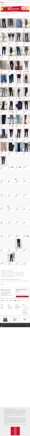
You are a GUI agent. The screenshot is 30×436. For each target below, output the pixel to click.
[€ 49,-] (26, 257)
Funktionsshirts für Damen (10, 275)
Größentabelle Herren (17, 306)
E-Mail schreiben (25, 306)
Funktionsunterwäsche (16, 275)
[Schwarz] (8, 59)
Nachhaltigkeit (2, 308)
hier (24, 413)
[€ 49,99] (3, 257)
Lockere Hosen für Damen (9, 272)
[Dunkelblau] (1, 45)
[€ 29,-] (18, 51)
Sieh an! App (2, 307)
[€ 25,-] (26, 161)
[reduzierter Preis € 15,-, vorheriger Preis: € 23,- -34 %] (18, 65)
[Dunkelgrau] (15, 45)
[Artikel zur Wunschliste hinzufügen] (6, 19)
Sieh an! (2, 304)
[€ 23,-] (3, 23)
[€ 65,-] (18, 230)
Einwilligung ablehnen (12, 431)
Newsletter (2, 306)
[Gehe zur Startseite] (2, 2)
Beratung (16, 304)
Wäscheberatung (17, 308)
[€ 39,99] (3, 189)
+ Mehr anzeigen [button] (2, 284)
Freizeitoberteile (3, 14)
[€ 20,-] (3, 92)
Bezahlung (9, 306)
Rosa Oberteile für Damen (3, 275)
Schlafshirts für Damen (21, 272)
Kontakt (23, 304)
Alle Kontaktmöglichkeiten (26, 308)
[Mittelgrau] (0, 45)
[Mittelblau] (8, 99)
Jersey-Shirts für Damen (15, 272)
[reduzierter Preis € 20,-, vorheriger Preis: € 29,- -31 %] (26, 65)
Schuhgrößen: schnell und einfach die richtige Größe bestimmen (7, 276)
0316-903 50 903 (24, 313)
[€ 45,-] (18, 216)
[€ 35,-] (3, 133)
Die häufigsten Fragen (10, 308)
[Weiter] (16, 268)
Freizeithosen (7, 14)
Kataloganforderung (10, 307)
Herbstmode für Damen (3, 272)
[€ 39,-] (18, 147)
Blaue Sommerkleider (21, 275)
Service (9, 304)
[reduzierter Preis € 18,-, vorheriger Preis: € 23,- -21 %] (11, 119)
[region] (15, 422)
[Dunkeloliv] (15, 264)
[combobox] (9, 2)
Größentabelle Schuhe (17, 307)
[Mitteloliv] (1, 127)
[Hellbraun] (0, 154)
